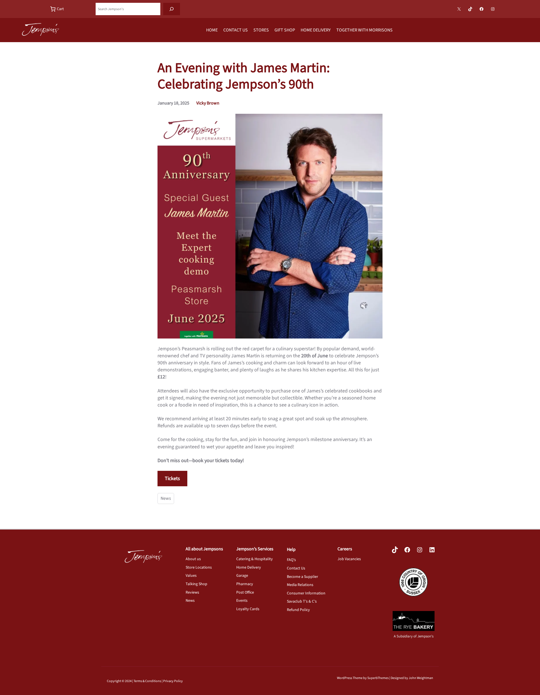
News (166, 498)
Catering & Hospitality (254, 559)
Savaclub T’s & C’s (302, 601)
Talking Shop (196, 584)
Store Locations (199, 567)
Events (242, 600)
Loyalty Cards (247, 609)
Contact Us (296, 568)
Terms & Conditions (147, 681)
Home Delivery (248, 567)
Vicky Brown (207, 103)
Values (191, 575)
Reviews (192, 592)
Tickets (172, 478)
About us (193, 559)
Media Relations (300, 585)
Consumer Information (306, 593)
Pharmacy (244, 584)
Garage (242, 575)
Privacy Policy (173, 681)
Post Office (245, 592)
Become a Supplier (302, 577)
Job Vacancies (349, 559)
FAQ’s (291, 560)
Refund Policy (298, 610)
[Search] (171, 9)
